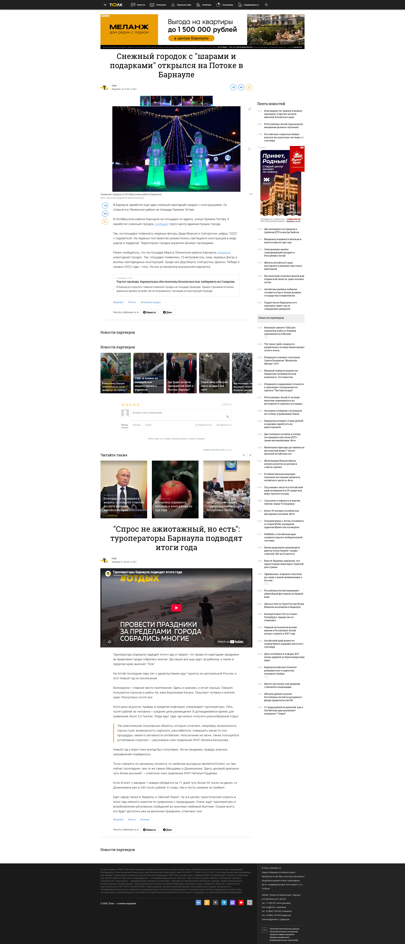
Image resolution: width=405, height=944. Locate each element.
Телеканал (161, 5)
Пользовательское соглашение (284, 932)
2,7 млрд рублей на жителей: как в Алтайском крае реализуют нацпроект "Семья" (283, 710)
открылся (223, 252)
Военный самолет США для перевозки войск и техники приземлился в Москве (280, 330)
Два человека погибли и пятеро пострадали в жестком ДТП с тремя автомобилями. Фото (282, 437)
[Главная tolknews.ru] (116, 5)
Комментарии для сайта (217, 450)
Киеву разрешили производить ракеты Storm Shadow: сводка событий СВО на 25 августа (282, 550)
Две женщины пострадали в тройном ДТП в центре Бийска (281, 231)
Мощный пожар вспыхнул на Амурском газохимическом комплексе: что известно (281, 373)
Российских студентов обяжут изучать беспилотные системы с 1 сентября (283, 137)
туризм (144, 819)
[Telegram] (233, 87)
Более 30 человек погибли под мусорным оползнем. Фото (281, 512)
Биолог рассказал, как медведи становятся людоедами (282, 685)
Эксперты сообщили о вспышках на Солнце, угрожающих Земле (283, 412)
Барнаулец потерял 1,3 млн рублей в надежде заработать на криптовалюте (283, 424)
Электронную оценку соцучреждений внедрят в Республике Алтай (225, 506)
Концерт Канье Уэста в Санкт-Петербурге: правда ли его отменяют (281, 617)
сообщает (162, 224)
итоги (131, 819)
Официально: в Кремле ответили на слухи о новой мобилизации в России (283, 577)
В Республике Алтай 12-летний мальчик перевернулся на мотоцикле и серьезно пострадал (283, 400)
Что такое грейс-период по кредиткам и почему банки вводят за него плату (284, 347)
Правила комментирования (282, 934)
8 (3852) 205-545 (273, 911)
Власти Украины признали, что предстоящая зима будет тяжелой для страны (284, 564)
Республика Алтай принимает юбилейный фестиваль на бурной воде (283, 593)
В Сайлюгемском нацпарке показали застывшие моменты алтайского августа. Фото (282, 477)
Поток (132, 302)
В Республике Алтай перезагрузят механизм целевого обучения (283, 126)
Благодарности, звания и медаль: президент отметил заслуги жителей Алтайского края (124, 504)
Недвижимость (251, 5)
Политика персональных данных (284, 929)
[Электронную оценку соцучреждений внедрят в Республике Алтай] (226, 489)
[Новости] (149, 312)
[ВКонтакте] (241, 87)
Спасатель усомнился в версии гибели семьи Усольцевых (282, 502)
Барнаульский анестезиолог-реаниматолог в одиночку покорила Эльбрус (281, 670)
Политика (206, 5)
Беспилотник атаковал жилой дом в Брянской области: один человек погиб (284, 279)
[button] (155, 100)
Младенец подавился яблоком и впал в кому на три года (173, 506)
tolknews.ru (275, 868)
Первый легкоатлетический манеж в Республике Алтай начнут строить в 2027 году (280, 630)
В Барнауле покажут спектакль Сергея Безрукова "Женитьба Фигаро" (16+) (282, 360)
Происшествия (184, 5)
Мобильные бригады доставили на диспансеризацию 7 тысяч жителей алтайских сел (284, 450)
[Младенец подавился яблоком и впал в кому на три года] (175, 489)
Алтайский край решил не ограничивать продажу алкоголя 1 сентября (283, 643)
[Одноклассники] (249, 87)
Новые (124, 424)
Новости (141, 5)
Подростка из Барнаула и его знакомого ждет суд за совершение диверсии (280, 305)
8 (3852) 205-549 (273, 915)
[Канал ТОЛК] (167, 312)
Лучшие (137, 424)
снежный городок (151, 302)
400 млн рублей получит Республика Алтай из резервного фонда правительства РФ (283, 697)
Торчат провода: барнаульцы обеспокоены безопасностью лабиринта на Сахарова (175, 281)
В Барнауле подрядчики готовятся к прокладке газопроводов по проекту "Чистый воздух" (284, 387)
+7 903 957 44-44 (273, 903)
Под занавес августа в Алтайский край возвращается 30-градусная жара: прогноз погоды (283, 490)
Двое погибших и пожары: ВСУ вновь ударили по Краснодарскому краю (284, 657)
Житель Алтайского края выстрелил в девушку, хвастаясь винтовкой (283, 265)
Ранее (149, 424)
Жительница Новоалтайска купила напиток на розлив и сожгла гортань (280, 464)
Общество (116, 89)
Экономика (227, 5)
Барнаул (118, 302)
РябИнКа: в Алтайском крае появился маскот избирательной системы (283, 537)
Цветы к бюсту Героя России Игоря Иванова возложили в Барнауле (284, 605)
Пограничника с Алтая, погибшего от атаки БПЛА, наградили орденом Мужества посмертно (284, 524)
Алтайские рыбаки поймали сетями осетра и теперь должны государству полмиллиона (282, 292)
